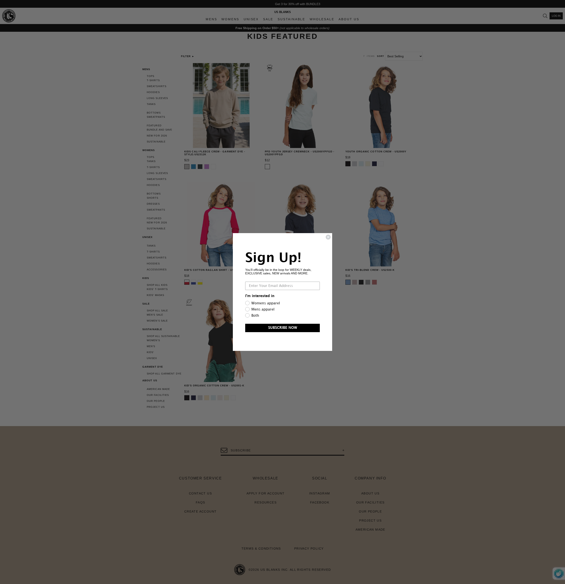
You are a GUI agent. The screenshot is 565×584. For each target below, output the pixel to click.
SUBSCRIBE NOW (282, 327)
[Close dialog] (328, 237)
